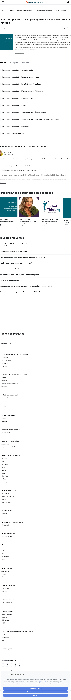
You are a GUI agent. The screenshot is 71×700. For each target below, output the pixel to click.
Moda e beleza (6, 545)
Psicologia (4, 482)
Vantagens (14, 63)
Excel (3, 634)
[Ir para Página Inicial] (35, 2)
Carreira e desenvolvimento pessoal (14, 375)
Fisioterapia (5, 620)
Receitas (4, 407)
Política (3, 479)
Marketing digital (6, 536)
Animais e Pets (6, 343)
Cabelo (3, 548)
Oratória (4, 387)
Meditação (4, 363)
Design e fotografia (8, 415)
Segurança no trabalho (8, 447)
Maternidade (5, 433)
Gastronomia (5, 404)
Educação (4, 464)
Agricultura (5, 588)
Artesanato (5, 571)
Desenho (4, 574)
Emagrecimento (6, 614)
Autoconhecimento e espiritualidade (14, 354)
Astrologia (4, 357)
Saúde (3, 623)
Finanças (4, 499)
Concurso (4, 458)
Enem (3, 467)
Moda (3, 560)
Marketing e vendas (8, 534)
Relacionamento (6, 603)
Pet (2, 346)
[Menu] (2, 2)
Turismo (4, 514)
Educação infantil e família (10, 430)
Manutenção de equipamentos (12, 522)
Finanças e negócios (8, 490)
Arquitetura (5, 444)
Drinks (3, 401)
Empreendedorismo (7, 496)
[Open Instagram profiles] (19, 665)
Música (3, 577)
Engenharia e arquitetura (10, 441)
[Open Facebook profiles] (3, 665)
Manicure (4, 554)
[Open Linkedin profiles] (11, 665)
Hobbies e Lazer (7, 511)
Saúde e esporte (7, 611)
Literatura (4, 476)
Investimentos (6, 502)
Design (3, 418)
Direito (3, 461)
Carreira (3, 378)
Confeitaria (4, 398)
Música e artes (6, 568)
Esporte (4, 617)
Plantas (4, 591)
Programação (5, 637)
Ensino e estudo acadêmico (11, 455)
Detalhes (25, 63)
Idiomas (3, 470)
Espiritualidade (6, 360)
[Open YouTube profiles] (15, 665)
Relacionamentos (7, 600)
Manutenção (5, 525)
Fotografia (4, 421)
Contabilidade (5, 493)
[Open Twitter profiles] (7, 665)
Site (2, 640)
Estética (4, 551)
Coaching (4, 381)
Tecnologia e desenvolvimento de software (17, 631)
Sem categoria (6, 649)
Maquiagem (5, 557)
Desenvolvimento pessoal (10, 384)
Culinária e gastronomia (9, 395)
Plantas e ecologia (8, 585)
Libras (3, 473)
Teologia (4, 366)
